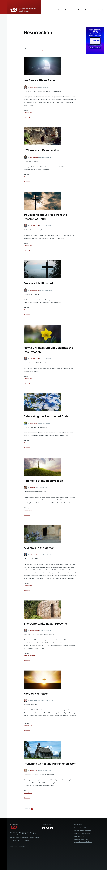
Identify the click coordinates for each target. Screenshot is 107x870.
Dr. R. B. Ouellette (34, 554)
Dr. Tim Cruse (33, 87)
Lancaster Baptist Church (81, 828)
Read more (27, 117)
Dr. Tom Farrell (33, 770)
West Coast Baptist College (82, 833)
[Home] (25, 826)
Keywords (26, 48)
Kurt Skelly (32, 487)
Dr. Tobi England (34, 157)
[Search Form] (102, 10)
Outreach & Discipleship (30, 655)
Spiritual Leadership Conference (83, 842)
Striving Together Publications (82, 830)
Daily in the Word (79, 836)
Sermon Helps (28, 585)
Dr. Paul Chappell (34, 225)
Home (25, 22)
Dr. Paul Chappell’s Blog (81, 839)
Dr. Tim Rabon (33, 423)
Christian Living (28, 112)
